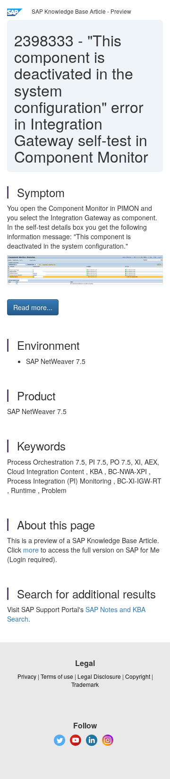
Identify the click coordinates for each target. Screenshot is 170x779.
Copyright (137, 676)
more (31, 549)
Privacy (26, 676)
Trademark (85, 684)
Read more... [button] (32, 307)
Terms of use (57, 676)
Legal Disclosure (99, 676)
